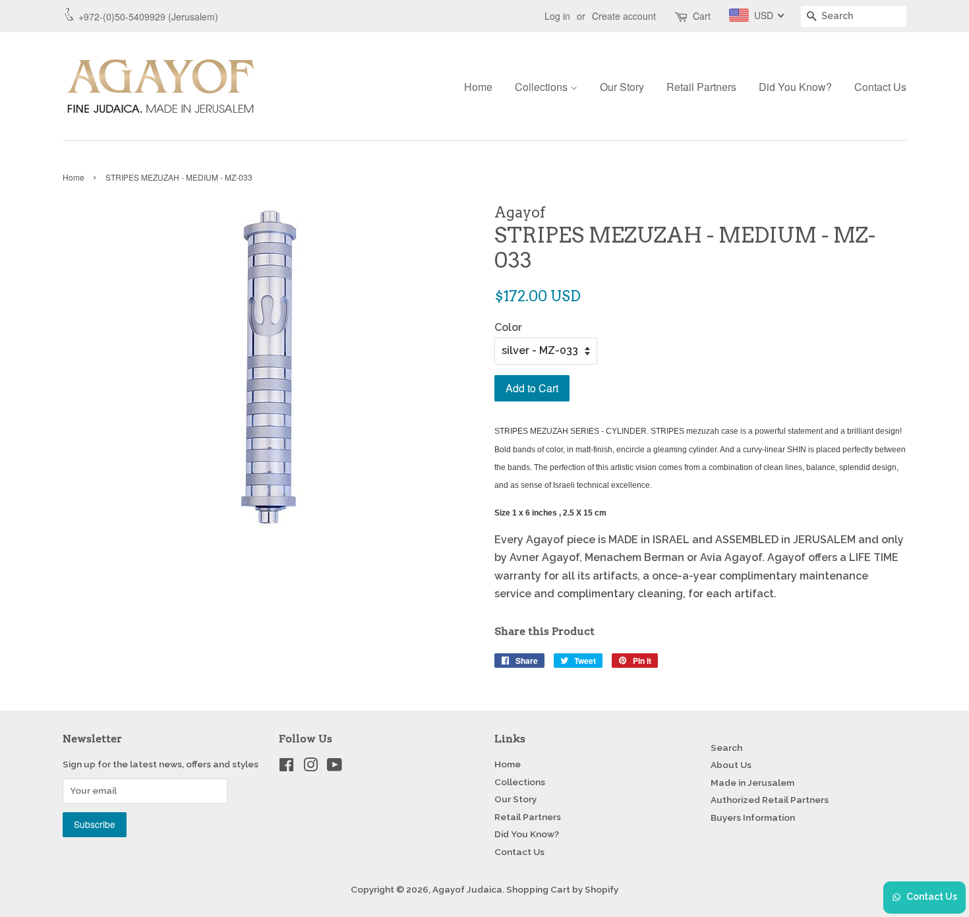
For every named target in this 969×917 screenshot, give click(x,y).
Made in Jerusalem (752, 782)
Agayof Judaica (467, 889)
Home (478, 86)
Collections (542, 86)
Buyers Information (753, 817)
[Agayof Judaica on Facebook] (286, 767)
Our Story (622, 86)
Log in (557, 15)
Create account (624, 15)
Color (508, 327)
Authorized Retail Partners (770, 799)
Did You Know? (795, 86)
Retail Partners (701, 86)
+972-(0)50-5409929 (121, 16)
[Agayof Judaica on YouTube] (334, 767)
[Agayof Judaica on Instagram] (310, 767)
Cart (702, 15)
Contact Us (880, 86)
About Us (731, 764)
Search (726, 747)
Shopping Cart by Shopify (562, 889)
